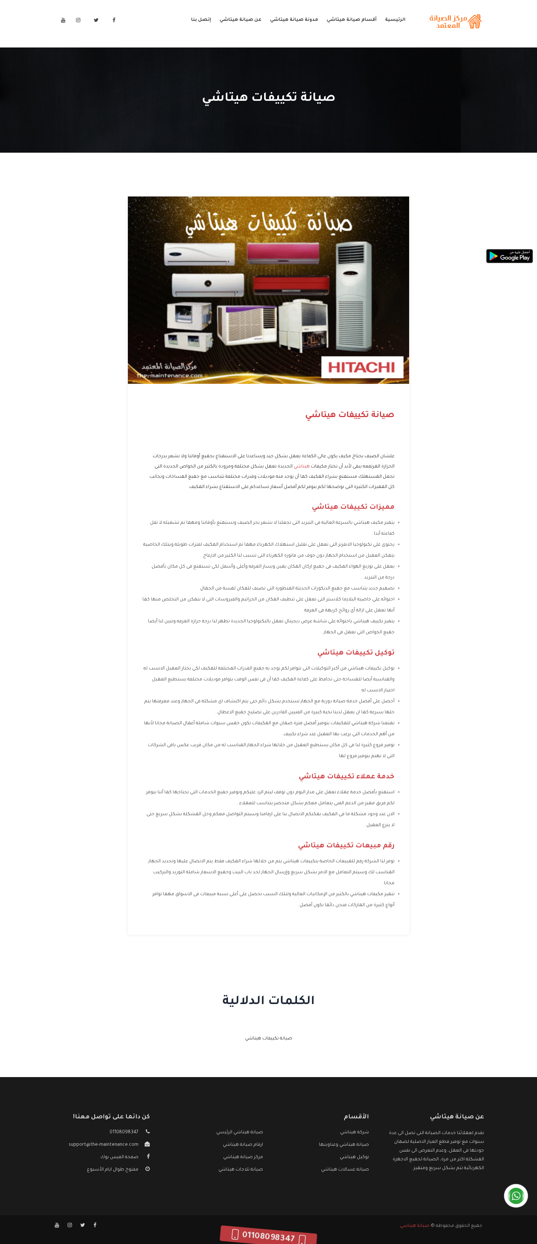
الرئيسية (395, 20)
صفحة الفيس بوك (119, 1157)
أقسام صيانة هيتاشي (352, 20)
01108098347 (124, 1132)
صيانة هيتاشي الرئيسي (239, 1132)
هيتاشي (302, 466)
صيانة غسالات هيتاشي (345, 1169)
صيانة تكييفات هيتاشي (268, 1038)
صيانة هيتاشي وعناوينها (344, 1145)
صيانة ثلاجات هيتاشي (240, 1169)
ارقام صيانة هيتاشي (243, 1145)
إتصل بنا (201, 20)
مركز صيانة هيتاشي (243, 1157)
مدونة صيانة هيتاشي (294, 20)
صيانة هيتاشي (415, 1226)
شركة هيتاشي (354, 1132)
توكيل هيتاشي (354, 1157)
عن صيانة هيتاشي (241, 20)
